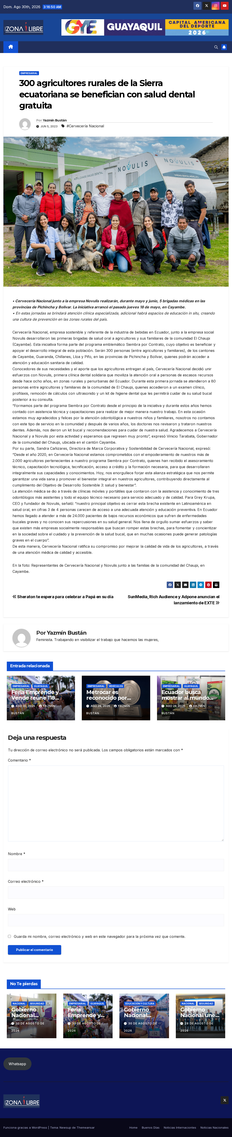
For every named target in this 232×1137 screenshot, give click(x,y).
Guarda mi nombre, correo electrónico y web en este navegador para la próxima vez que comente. (99, 936)
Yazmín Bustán (55, 120)
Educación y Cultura (139, 1003)
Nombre (16, 854)
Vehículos (116, 686)
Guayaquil (41, 686)
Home (133, 1127)
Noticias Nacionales (215, 1127)
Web (12, 909)
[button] (216, 47)
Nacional (19, 1003)
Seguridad (37, 1003)
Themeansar (86, 1127)
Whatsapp (17, 1064)
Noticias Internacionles (180, 1127)
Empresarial (29, 73)
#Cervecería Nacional (85, 126)
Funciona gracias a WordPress (25, 1127)
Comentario (19, 760)
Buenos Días (151, 1127)
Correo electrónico (26, 881)
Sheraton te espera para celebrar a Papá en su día (65, 596)
